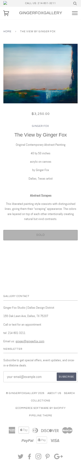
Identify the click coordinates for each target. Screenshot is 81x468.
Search (69, 393)
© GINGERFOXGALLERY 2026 (25, 393)
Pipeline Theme (40, 415)
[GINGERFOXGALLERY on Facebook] (30, 458)
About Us (54, 393)
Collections (40, 400)
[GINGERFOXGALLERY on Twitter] (21, 458)
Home (7, 31)
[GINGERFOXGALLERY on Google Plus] (58, 458)
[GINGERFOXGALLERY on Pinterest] (48, 458)
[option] (40, 73)
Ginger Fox (40, 126)
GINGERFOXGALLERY (40, 13)
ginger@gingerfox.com (30, 341)
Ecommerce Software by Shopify (41, 408)
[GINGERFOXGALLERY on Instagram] (39, 458)
